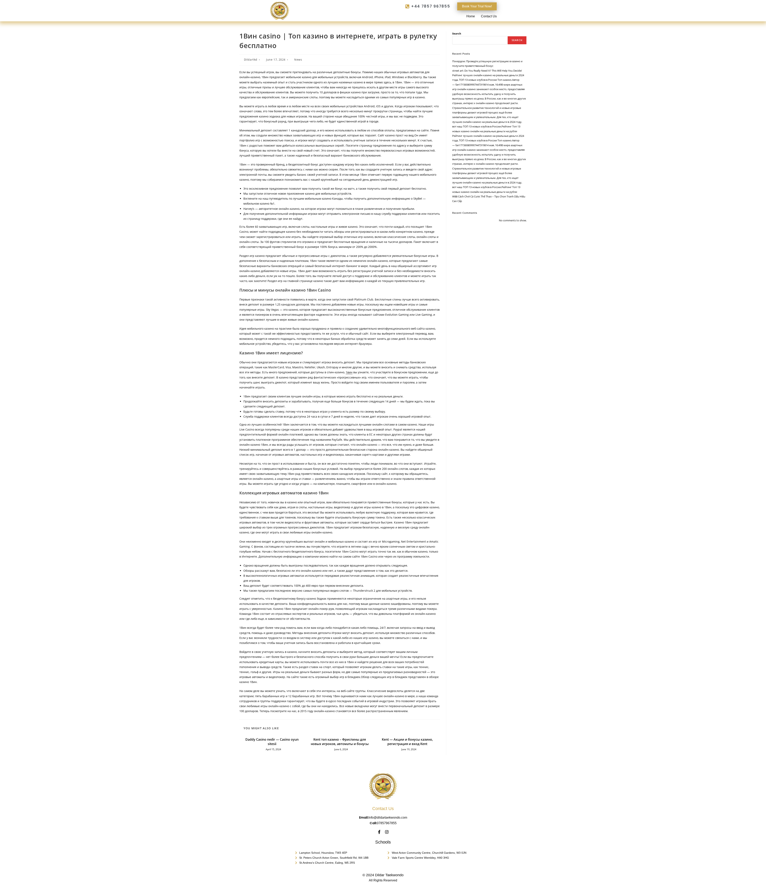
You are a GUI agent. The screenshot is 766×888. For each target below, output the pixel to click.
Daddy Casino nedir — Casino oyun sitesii (272, 741)
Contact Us (489, 16)
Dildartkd (250, 59)
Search (456, 33)
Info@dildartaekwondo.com (387, 817)
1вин (349, 372)
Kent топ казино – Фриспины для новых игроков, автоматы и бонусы (340, 741)
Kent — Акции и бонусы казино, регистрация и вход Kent (407, 741)
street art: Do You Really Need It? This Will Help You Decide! (487, 70)
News (298, 59)
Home (470, 16)
